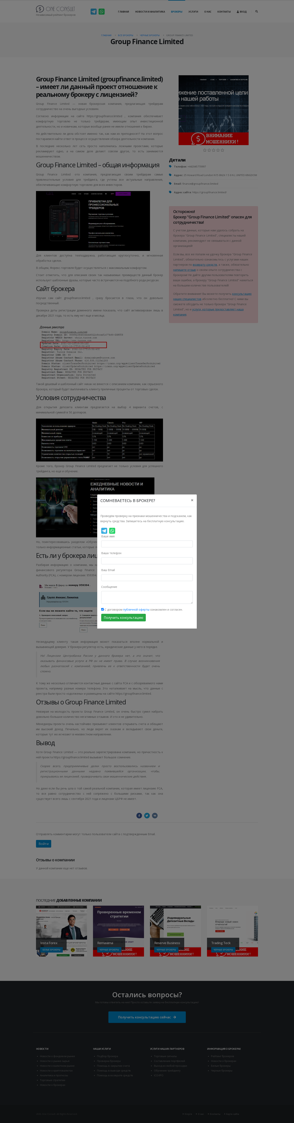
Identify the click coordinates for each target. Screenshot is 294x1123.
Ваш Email (108, 570)
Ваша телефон (111, 553)
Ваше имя (108, 536)
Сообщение (109, 587)
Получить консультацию (123, 617)
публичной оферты (136, 609)
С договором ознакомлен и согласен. (143, 609)
